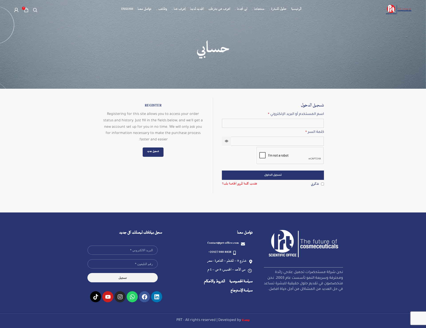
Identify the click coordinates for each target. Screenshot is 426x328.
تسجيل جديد (153, 152)
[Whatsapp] (132, 296)
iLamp (246, 321)
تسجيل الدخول (273, 175)
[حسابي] (16, 10)
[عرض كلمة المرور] (226, 141)
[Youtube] (107, 296)
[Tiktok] (95, 296)
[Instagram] (120, 296)
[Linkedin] (156, 296)
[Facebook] (144, 296)
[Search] (35, 10)
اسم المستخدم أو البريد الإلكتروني (296, 114)
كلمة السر (314, 132)
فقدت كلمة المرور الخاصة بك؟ (239, 185)
